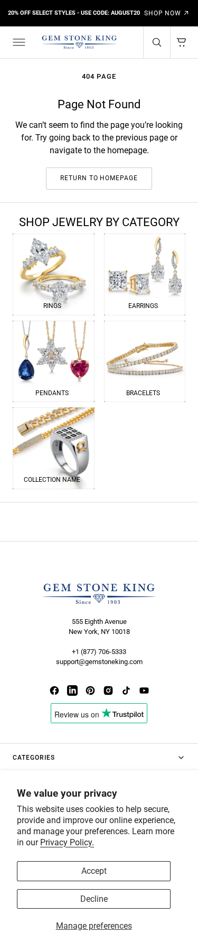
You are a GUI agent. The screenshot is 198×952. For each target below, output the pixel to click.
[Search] (157, 42)
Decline (94, 899)
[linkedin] (72, 690)
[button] (18, 42)
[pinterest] (90, 690)
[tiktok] (126, 690)
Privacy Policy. (67, 842)
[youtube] (144, 690)
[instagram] (108, 690)
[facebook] (54, 690)
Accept (94, 871)
